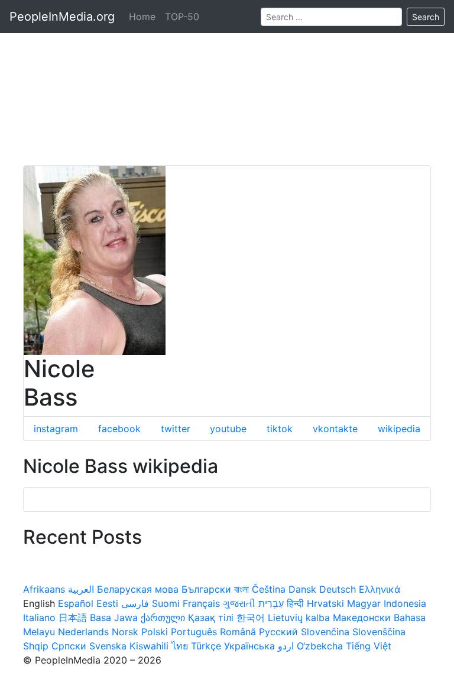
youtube (228, 429)
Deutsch (337, 589)
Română (238, 632)
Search (425, 17)
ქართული (163, 617)
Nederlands (83, 632)
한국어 (250, 617)
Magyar (364, 603)
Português (194, 632)
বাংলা (241, 589)
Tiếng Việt (368, 646)
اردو (286, 646)
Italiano (39, 617)
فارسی (135, 603)
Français (201, 603)
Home (142, 16)
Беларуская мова (138, 589)
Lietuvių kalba (299, 617)
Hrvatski (325, 603)
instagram (56, 429)
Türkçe (206, 646)
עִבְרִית (271, 603)
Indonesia (405, 603)
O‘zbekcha (320, 646)
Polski (154, 632)
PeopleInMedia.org (62, 16)
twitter (175, 429)
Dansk (302, 589)
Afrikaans (44, 589)
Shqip (35, 646)
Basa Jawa (114, 617)
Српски (68, 646)
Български (206, 589)
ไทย (179, 646)
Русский (278, 632)
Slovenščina (379, 632)
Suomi (166, 603)
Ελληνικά (379, 589)
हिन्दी (295, 603)
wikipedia (399, 429)
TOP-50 (182, 16)
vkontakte (335, 429)
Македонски (362, 617)
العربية (81, 589)
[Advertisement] (227, 82)
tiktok (280, 429)
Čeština (269, 589)
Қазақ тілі (211, 617)
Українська (249, 646)
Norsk (125, 632)
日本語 (73, 617)
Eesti (107, 603)
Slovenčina (325, 632)
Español (75, 603)
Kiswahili (148, 646)
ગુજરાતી (239, 603)
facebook (119, 429)
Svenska (108, 646)
